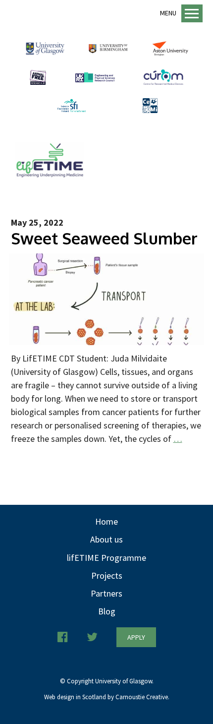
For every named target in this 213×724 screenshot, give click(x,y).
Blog (106, 611)
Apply (136, 637)
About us (106, 539)
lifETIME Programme (106, 557)
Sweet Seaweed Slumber (104, 238)
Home (106, 521)
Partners (106, 593)
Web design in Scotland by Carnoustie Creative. (106, 697)
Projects (106, 575)
